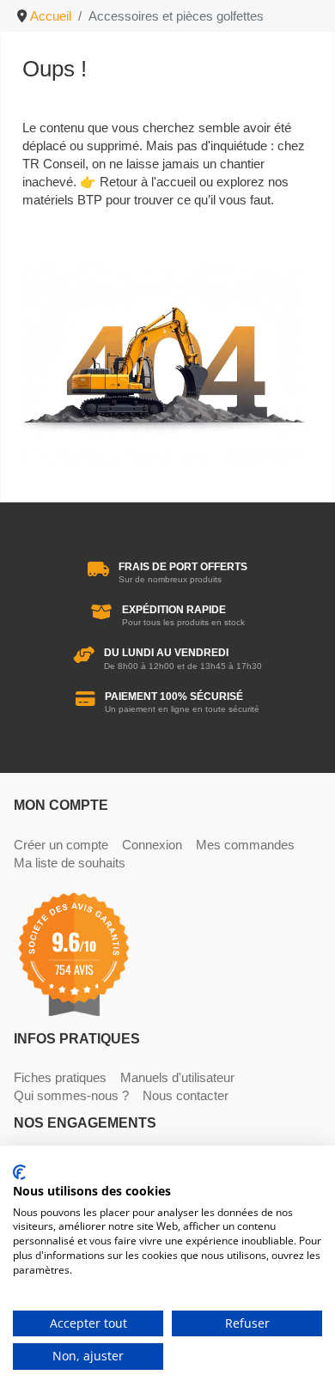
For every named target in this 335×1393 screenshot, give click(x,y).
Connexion (152, 844)
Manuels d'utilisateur (177, 1077)
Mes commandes (245, 844)
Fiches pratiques (60, 1077)
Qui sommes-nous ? (71, 1095)
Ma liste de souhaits (69, 862)
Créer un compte (61, 844)
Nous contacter (185, 1095)
